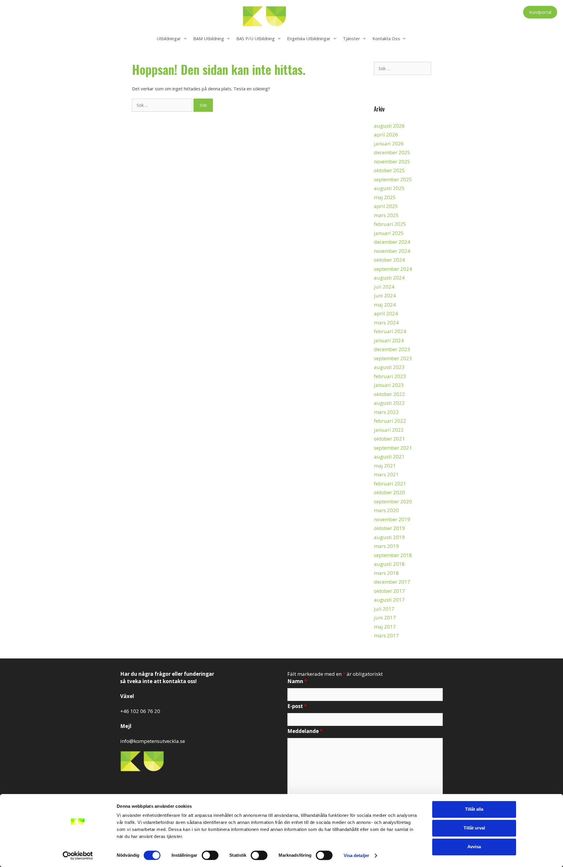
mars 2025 (386, 215)
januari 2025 (389, 233)
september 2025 (393, 179)
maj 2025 (385, 197)
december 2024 (392, 241)
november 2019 (392, 519)
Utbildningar (169, 38)
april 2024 (386, 313)
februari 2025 (390, 224)
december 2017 (392, 581)
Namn (297, 681)
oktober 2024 (389, 259)
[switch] (210, 855)
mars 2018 (386, 573)
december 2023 (392, 349)
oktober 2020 (389, 492)
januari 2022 (389, 429)
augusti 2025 (389, 188)
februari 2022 (390, 420)
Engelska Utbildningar (308, 38)
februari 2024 (390, 331)
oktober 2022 (389, 394)
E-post (297, 706)
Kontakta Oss (386, 38)
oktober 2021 (389, 438)
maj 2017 (385, 626)
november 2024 (392, 251)
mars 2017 (386, 635)
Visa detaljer (356, 855)
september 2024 (393, 268)
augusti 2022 (389, 402)
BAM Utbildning (208, 38)
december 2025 (392, 152)
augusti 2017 (389, 599)
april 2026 (386, 134)
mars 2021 (386, 474)
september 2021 (393, 447)
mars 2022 (386, 412)
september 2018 (393, 555)
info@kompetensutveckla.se (152, 741)
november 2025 (392, 161)
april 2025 (386, 206)
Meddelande (305, 731)
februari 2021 (390, 483)
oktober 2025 (389, 170)
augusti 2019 (389, 537)
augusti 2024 (389, 277)
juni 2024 (385, 295)
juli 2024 (384, 286)
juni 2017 (385, 617)
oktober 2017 (389, 590)
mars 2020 (386, 510)
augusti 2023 (389, 367)
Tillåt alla (474, 809)
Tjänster (351, 38)
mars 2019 (386, 546)
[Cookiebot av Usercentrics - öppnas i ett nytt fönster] (78, 855)
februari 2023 (390, 376)
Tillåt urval (474, 827)
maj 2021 (385, 465)
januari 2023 (389, 385)
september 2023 (393, 358)
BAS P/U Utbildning (255, 38)
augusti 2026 (389, 125)
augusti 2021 (389, 456)
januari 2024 (389, 340)
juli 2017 (384, 608)
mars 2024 (386, 322)
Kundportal (540, 12)
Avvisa (474, 846)
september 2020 (393, 501)
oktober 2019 (389, 528)
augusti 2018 (389, 563)
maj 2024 (385, 304)
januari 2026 (389, 143)
